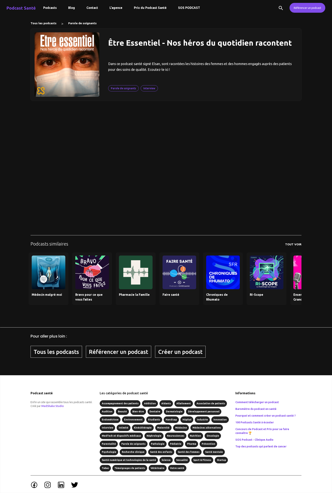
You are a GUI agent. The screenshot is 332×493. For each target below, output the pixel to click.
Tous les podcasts (43, 23)
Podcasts (50, 7)
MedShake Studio (52, 406)
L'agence (116, 7)
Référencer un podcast (307, 7)
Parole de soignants (82, 23)
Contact (92, 7)
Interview (149, 88)
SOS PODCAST (189, 7)
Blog (71, 7)
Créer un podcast (180, 351)
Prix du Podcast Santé (150, 7)
